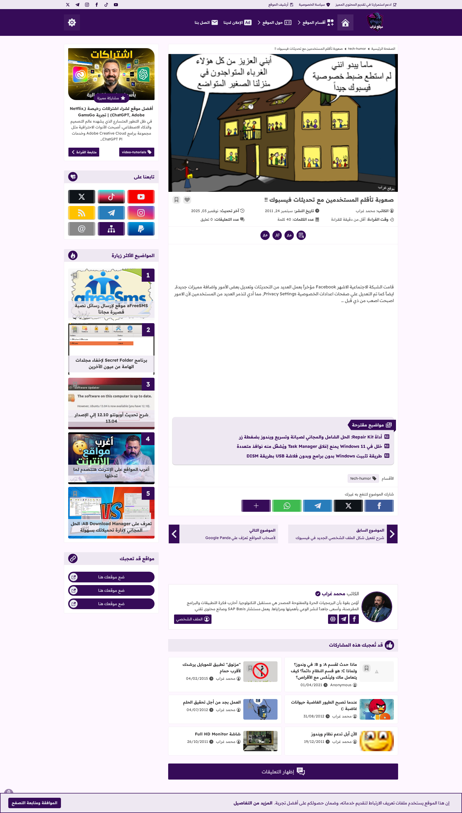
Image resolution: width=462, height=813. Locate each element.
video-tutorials (134, 152)
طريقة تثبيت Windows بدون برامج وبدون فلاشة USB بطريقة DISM (314, 456)
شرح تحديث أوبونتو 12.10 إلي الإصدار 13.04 (111, 418)
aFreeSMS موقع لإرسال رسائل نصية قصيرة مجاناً (111, 309)
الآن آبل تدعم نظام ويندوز (334, 733)
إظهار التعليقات (278, 772)
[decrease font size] (289, 235)
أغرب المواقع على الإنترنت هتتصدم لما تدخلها (111, 472)
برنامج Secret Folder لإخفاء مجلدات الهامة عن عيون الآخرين (111, 363)
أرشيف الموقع (278, 4)
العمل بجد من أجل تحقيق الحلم (212, 702)
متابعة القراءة (86, 152)
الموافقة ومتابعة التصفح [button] (34, 802)
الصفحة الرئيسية (383, 49)
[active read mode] (301, 235)
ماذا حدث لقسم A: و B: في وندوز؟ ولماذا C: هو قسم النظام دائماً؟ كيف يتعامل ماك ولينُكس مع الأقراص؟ (324, 671)
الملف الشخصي (189, 619)
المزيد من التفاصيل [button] (253, 803)
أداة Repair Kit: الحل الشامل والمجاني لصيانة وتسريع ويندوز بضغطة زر (310, 437)
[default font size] (277, 235)
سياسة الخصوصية (312, 4)
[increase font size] (265, 235)
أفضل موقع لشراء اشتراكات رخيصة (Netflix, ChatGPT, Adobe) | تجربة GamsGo (111, 111)
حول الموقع (273, 22)
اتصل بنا (202, 22)
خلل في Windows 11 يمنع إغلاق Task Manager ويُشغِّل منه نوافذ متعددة (309, 446)
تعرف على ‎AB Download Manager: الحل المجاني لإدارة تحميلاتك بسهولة (111, 527)
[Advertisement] (283, 266)
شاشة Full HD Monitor (218, 733)
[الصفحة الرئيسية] (345, 22)
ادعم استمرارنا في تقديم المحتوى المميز (363, 4)
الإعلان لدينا (233, 22)
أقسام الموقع (314, 22)
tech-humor (357, 49)
